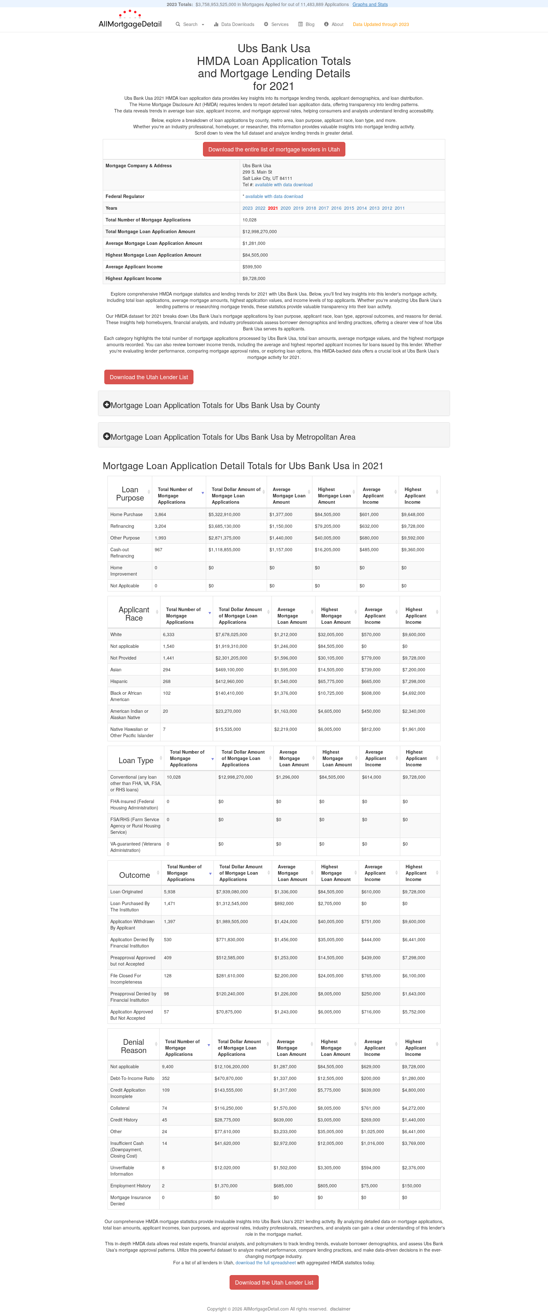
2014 (362, 208)
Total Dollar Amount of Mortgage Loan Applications (236, 495)
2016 (336, 208)
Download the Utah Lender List (149, 377)
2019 (298, 208)
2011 (400, 208)
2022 (260, 208)
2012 (387, 208)
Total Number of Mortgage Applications (175, 495)
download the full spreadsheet (266, 1262)
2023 (248, 208)
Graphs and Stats (370, 4)
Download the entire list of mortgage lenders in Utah (274, 149)
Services (280, 24)
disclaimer (340, 1308)
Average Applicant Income (373, 495)
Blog (310, 24)
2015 (349, 208)
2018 (311, 208)
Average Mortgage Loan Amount (289, 495)
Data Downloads (237, 24)
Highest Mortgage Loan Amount (334, 495)
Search (190, 24)
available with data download (284, 184)
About (337, 24)
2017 (324, 208)
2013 (374, 208)
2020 (286, 208)
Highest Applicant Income (415, 495)
